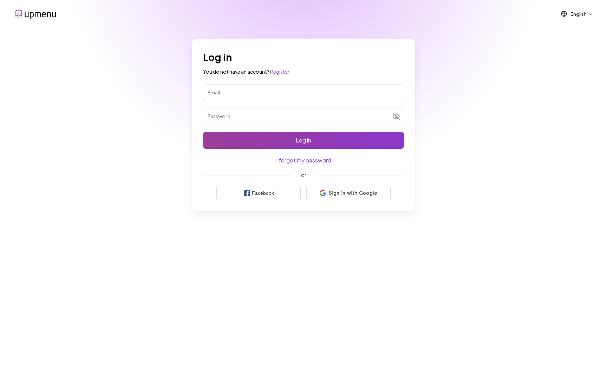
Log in (303, 140)
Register (279, 71)
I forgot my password (303, 160)
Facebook (263, 193)
